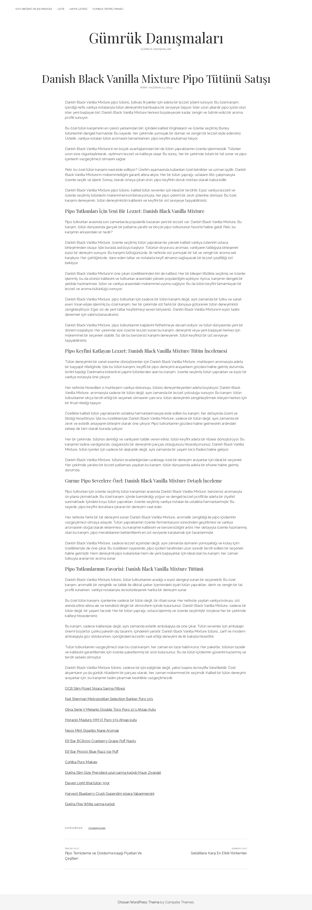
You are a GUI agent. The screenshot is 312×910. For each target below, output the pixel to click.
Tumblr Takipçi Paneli (108, 8)
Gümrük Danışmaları (156, 37)
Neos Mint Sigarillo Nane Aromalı (92, 730)
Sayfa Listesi (78, 8)
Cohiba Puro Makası (81, 762)
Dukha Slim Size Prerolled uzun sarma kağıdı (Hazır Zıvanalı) (113, 772)
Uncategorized (96, 828)
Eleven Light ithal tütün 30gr (87, 783)
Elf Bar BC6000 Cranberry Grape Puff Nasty (100, 741)
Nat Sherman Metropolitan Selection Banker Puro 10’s (109, 699)
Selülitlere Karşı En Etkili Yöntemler (219, 853)
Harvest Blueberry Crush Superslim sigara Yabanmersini (109, 793)
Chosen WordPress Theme (138, 902)
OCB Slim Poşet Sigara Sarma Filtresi (95, 688)
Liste (61, 8)
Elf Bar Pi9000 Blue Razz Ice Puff (91, 751)
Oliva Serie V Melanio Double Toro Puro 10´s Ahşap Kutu (110, 709)
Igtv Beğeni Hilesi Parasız (33, 8)
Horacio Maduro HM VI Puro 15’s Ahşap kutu (101, 720)
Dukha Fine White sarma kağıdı (90, 804)
